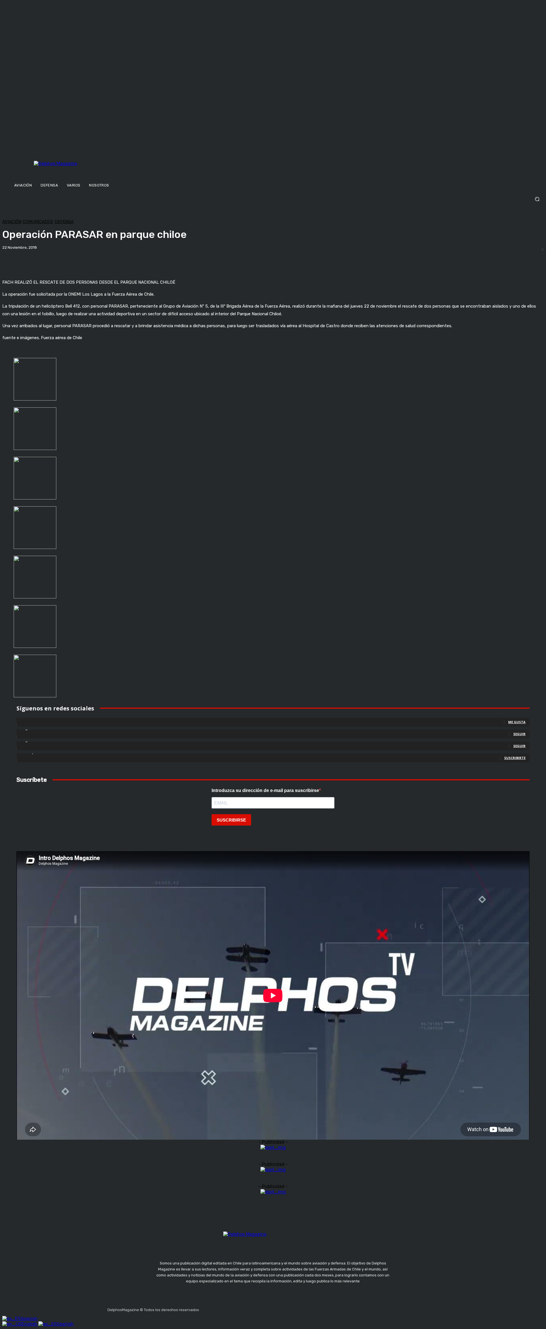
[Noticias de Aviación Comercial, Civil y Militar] (83, 170)
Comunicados (38, 222)
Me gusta (517, 722)
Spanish (29, 1318)
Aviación (11, 222)
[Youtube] (245, 1308)
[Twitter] (231, 1308)
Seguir (519, 734)
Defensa (64, 222)
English (30, 1324)
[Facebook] (204, 1308)
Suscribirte (515, 758)
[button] (273, 199)
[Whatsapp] (258, 1308)
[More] (198, 260)
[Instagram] (218, 1308)
